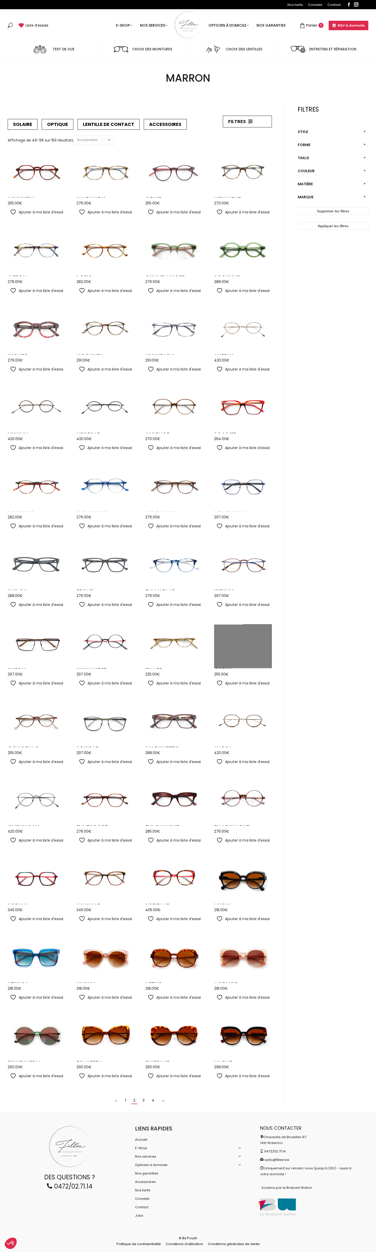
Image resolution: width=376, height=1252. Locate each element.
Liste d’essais (37, 25)
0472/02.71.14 (72, 1186)
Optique (57, 124)
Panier (314, 25)
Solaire (22, 124)
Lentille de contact (108, 124)
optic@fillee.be (276, 1159)
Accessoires (165, 124)
